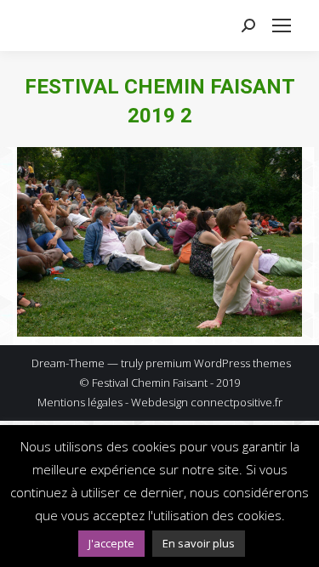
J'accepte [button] (111, 543)
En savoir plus (198, 543)
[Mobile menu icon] (281, 25)
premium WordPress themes (218, 363)
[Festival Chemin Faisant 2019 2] (159, 242)
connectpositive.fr (236, 402)
